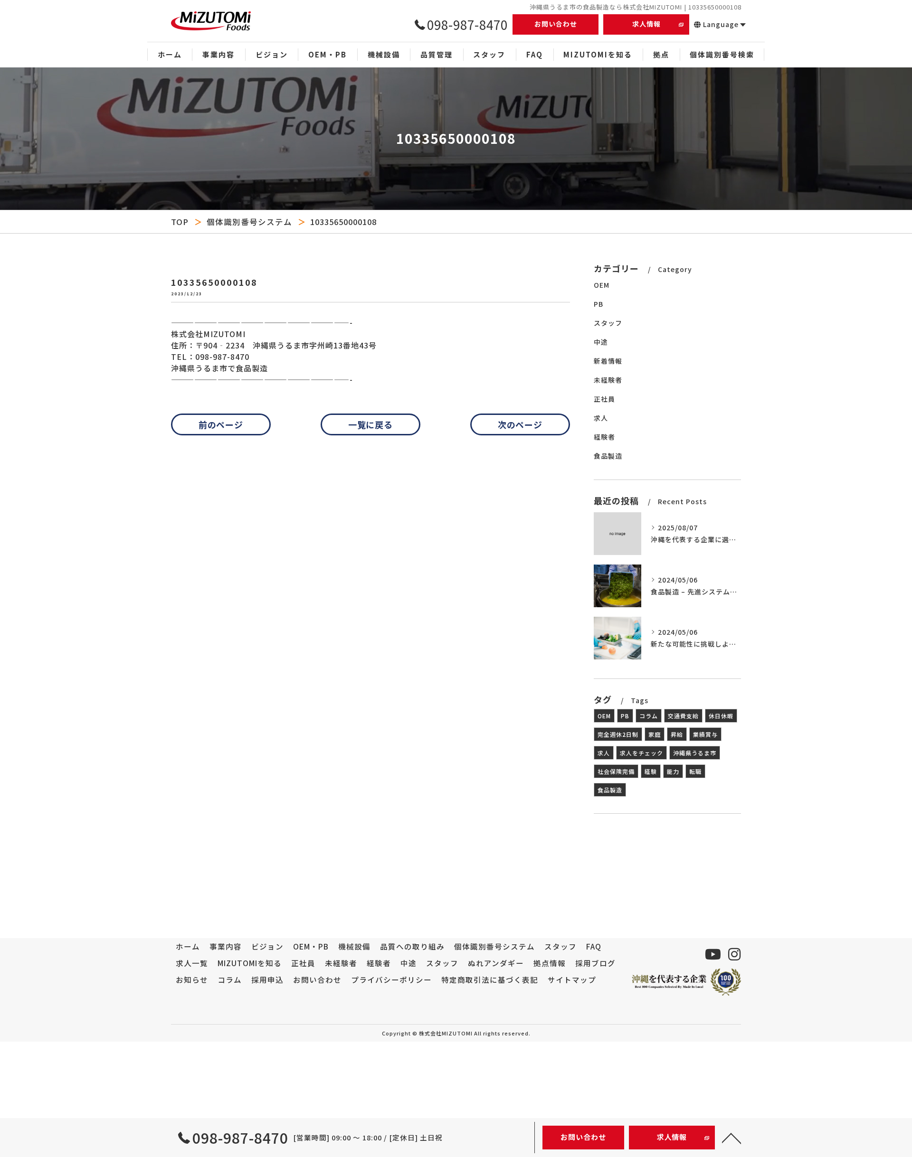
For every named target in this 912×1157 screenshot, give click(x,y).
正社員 (604, 399)
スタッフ (608, 323)
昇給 (677, 734)
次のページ (520, 424)
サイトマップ (572, 979)
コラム (648, 716)
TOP (180, 221)
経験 (651, 771)
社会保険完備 (616, 771)
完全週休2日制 (618, 734)
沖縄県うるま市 (694, 753)
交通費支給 (683, 716)
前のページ (221, 424)
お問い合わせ (555, 23)
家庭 (654, 734)
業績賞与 (705, 734)
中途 (601, 342)
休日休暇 (721, 716)
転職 (695, 771)
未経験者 (608, 380)
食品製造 (608, 456)
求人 (601, 418)
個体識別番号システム (249, 221)
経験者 (604, 437)
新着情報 (608, 361)
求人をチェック (641, 753)
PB (598, 304)
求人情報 (646, 23)
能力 (673, 771)
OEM (601, 285)
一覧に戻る (370, 424)
